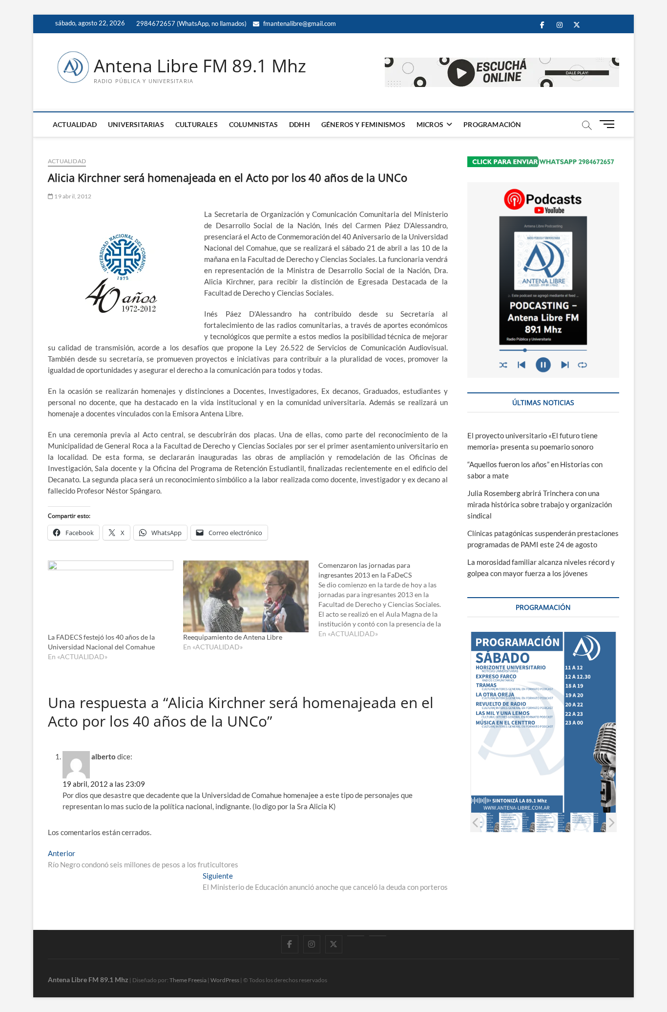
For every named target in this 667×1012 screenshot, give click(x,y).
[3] (481, 822)
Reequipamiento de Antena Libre (232, 637)
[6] (588, 822)
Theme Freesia (188, 980)
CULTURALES (196, 124)
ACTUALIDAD (75, 124)
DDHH (299, 124)
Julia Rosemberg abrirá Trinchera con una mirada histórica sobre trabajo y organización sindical (539, 504)
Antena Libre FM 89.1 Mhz (200, 66)
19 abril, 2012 (72, 196)
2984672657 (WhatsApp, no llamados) (191, 23)
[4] (517, 822)
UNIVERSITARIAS (136, 124)
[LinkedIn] (355, 935)
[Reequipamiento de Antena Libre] (246, 596)
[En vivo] (377, 935)
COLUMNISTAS (253, 124)
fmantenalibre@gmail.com (299, 23)
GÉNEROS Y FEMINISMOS (363, 124)
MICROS (430, 124)
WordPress (224, 980)
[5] (553, 822)
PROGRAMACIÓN (492, 124)
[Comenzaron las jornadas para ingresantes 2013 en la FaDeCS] (386, 599)
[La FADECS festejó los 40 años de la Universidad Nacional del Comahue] (110, 596)
